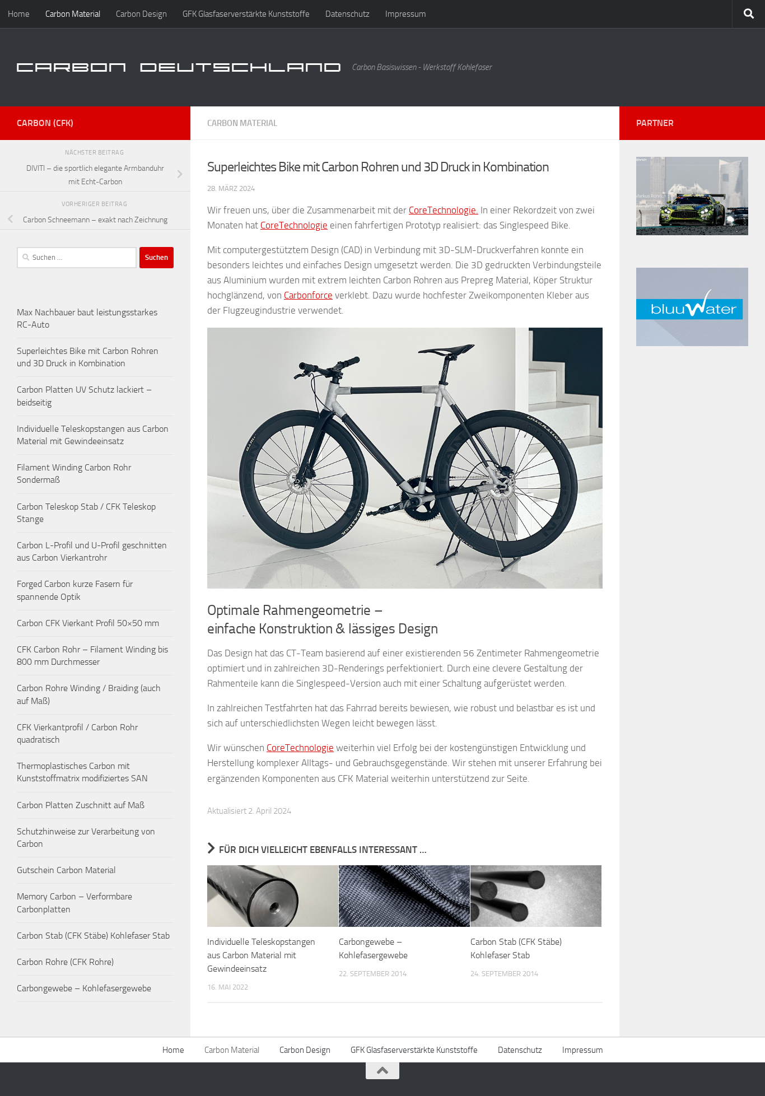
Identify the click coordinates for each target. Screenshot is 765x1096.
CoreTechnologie (294, 225)
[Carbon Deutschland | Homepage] (178, 67)
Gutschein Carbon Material (66, 870)
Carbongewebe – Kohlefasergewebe (84, 988)
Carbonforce (308, 295)
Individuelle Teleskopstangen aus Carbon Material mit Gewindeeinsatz (261, 955)
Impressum (405, 14)
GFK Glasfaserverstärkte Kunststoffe (246, 14)
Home (19, 14)
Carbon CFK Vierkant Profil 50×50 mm (88, 623)
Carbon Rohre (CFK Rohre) (65, 962)
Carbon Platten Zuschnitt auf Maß (80, 805)
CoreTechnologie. (443, 210)
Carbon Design (141, 14)
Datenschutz (347, 14)
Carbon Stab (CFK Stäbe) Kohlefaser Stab (93, 935)
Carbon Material (72, 14)
